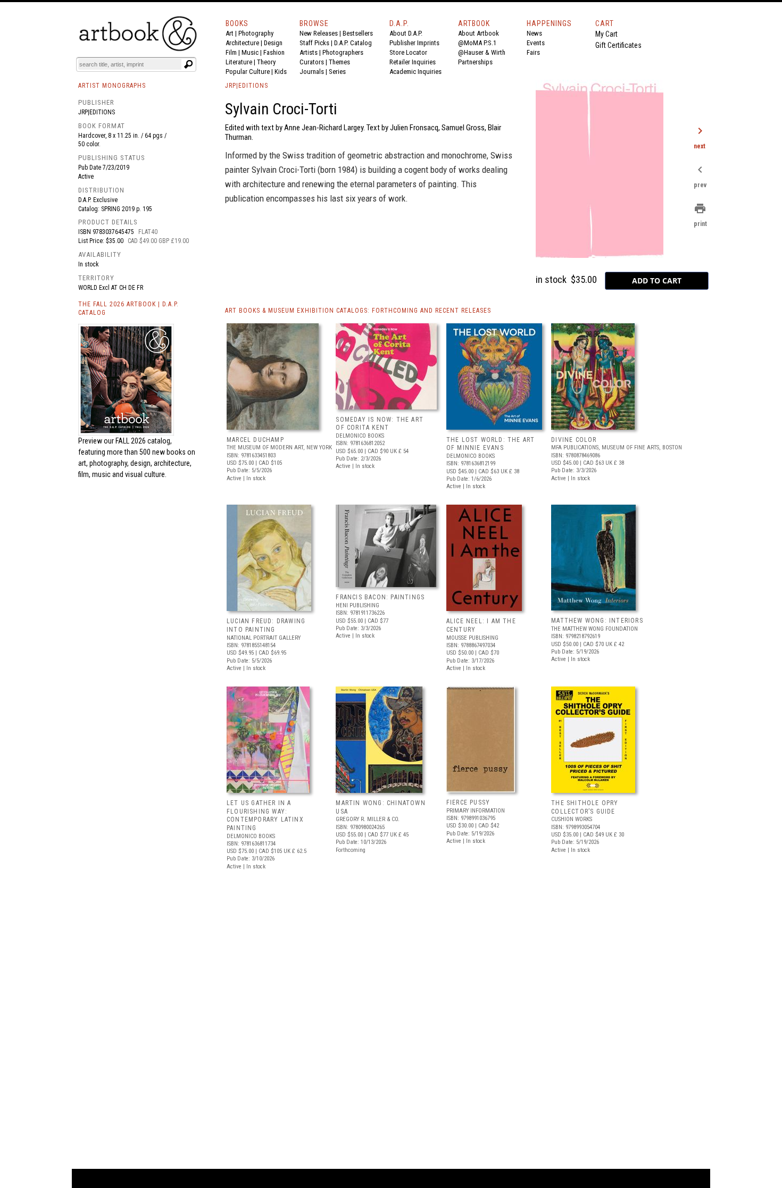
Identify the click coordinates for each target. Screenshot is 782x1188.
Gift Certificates (618, 45)
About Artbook (478, 33)
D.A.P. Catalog (353, 43)
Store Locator (408, 52)
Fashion (274, 52)
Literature (239, 62)
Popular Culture (248, 72)
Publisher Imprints (414, 43)
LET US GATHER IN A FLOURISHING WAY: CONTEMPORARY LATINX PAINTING (265, 815)
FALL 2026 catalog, (143, 441)
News (534, 33)
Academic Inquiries (415, 72)
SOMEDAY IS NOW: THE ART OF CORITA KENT (379, 424)
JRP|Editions (96, 112)
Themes (339, 62)
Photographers (342, 52)
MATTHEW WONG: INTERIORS (597, 620)
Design (273, 43)
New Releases (319, 33)
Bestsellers (358, 33)
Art (230, 33)
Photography (255, 33)
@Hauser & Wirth (481, 52)
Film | (234, 52)
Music (250, 52)
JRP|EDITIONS (246, 85)
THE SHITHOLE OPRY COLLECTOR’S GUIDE (584, 807)
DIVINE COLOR (573, 440)
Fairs (533, 52)
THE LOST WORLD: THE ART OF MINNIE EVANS (490, 444)
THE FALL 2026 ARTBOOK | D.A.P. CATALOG (128, 308)
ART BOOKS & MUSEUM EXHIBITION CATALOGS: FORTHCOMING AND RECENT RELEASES (358, 310)
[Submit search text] (188, 64)
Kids (280, 72)
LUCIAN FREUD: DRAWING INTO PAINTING (266, 625)
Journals (312, 72)
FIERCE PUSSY (468, 802)
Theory (266, 62)
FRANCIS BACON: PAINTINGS (380, 597)
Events (536, 43)
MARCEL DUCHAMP (255, 440)
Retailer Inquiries (412, 62)
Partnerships (475, 62)
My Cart (606, 34)
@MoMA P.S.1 (477, 43)
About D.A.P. (405, 33)
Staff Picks (314, 43)
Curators (312, 62)
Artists (309, 52)
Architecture (242, 43)
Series (337, 72)
